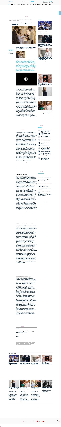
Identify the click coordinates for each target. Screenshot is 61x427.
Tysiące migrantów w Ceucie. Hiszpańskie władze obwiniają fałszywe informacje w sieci (44, 192)
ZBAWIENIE (21, 344)
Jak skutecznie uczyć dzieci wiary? (43, 181)
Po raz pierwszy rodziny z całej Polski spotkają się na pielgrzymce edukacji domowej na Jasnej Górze (44, 180)
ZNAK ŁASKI (23, 344)
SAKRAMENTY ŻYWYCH (22, 343)
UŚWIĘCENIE (17, 344)
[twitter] (60, 12)
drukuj (19, 50)
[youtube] (60, 14)
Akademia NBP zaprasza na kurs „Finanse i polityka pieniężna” (44, 177)
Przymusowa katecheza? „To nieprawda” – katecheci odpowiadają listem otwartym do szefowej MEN (44, 189)
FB (16, 50)
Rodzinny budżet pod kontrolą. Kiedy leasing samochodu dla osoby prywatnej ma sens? (45, 183)
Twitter (18, 50)
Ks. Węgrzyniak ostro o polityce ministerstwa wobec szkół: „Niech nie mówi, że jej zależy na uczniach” (45, 194)
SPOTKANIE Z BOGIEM (32, 343)
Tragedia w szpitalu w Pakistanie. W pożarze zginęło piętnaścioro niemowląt (44, 186)
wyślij (21, 50)
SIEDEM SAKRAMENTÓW (27, 343)
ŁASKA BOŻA (26, 344)
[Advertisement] (30, 11)
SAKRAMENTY (17, 343)
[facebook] (60, 11)
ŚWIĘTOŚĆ (29, 344)
